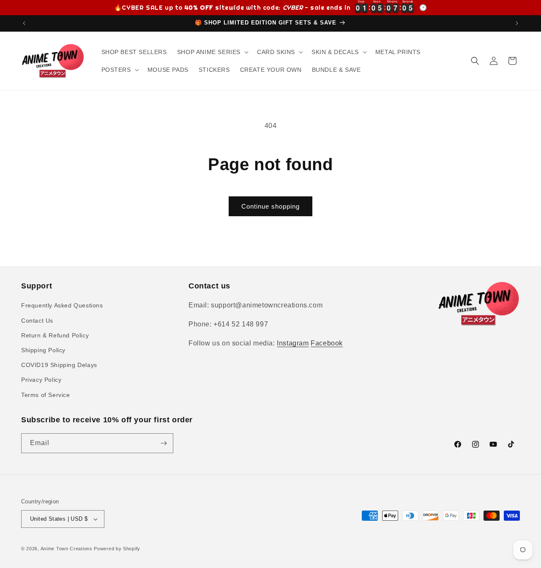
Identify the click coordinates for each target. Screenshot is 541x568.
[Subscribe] (163, 443)
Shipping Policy (43, 350)
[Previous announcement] (24, 23)
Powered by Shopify (117, 548)
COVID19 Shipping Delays (59, 364)
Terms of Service (45, 394)
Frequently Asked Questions (62, 305)
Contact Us (37, 320)
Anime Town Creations (67, 548)
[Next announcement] (517, 23)
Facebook (327, 343)
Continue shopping (270, 206)
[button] (212, 52)
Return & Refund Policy (55, 335)
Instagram (293, 343)
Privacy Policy (41, 379)
